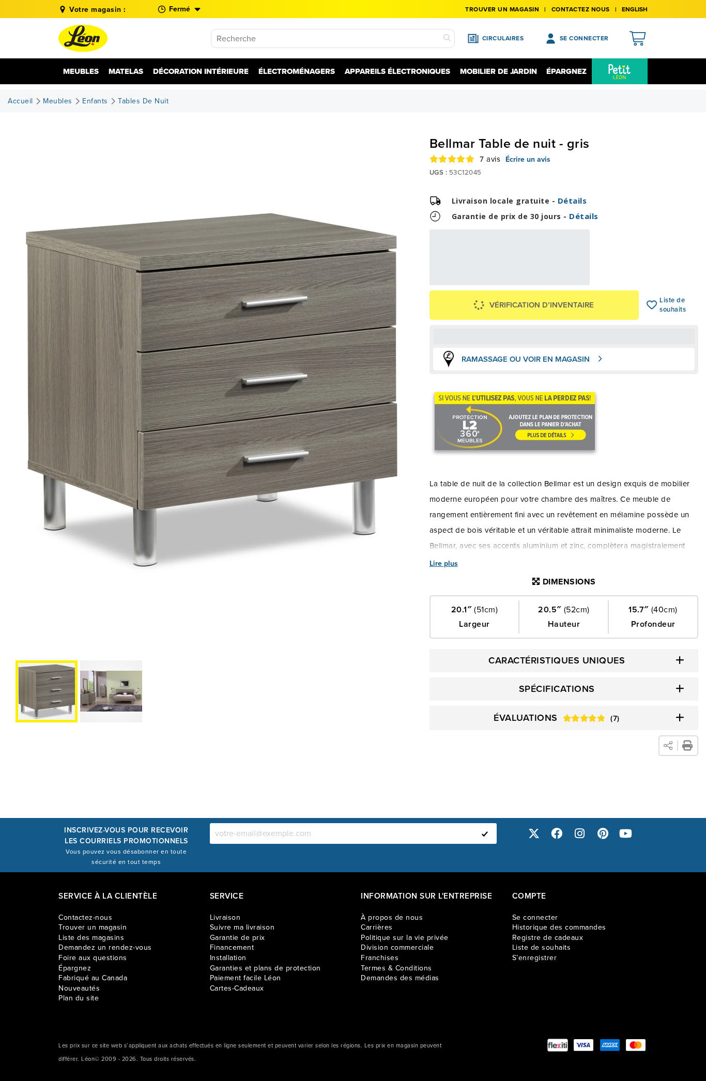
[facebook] (556, 833)
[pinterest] (602, 833)
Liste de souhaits (652, 305)
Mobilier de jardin (498, 71)
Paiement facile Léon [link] (245, 977)
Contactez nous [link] (580, 9)
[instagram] (580, 833)
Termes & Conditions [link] (396, 968)
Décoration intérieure (201, 71)
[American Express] (610, 1045)
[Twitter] (534, 833)
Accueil (20, 101)
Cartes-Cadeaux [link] (237, 988)
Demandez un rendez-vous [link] (105, 947)
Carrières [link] (377, 927)
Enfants (95, 101)
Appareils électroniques (397, 71)
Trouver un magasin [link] (502, 9)
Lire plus (443, 564)
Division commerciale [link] (397, 947)
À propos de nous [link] (392, 917)
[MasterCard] (635, 1045)
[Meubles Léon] (83, 38)
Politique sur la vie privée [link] (405, 937)
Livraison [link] (225, 917)
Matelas (126, 71)
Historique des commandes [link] (559, 927)
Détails (572, 200)
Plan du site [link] (78, 998)
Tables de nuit (143, 101)
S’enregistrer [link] (534, 957)
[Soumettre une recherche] (447, 38)
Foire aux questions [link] (92, 957)
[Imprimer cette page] (687, 745)
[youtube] (626, 833)
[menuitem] (620, 71)
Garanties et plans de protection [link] (265, 968)
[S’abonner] (484, 833)
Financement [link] (232, 947)
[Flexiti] (557, 1045)
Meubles (81, 71)
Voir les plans (555, 280)
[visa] (583, 1045)
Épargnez (566, 71)
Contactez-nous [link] (85, 917)
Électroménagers (296, 71)
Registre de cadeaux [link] (548, 937)
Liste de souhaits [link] (541, 947)
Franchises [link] (379, 957)
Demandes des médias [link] (400, 977)
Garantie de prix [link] (237, 937)
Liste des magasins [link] (91, 937)
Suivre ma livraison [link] (242, 927)
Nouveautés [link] (79, 988)
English (635, 9)
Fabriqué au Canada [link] (92, 977)
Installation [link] (228, 957)
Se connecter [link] (535, 917)
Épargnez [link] (74, 968)
